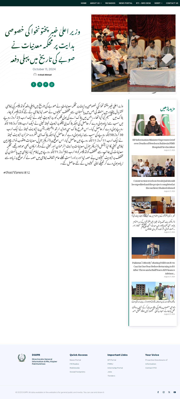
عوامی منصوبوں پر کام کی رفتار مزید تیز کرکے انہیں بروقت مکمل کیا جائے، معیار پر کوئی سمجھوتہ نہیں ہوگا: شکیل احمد (153, 308)
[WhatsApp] (51, 84)
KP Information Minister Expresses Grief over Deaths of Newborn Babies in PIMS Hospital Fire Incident (154, 142)
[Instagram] (164, 392)
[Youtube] (175, 392)
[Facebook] (33, 84)
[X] (39, 84)
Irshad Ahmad (45, 74)
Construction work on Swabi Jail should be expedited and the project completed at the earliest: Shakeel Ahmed (153, 183)
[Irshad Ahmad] (35, 74)
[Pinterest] (45, 84)
